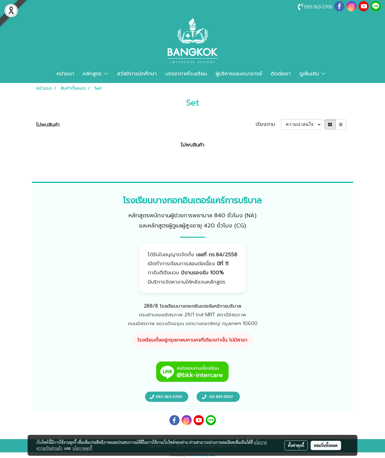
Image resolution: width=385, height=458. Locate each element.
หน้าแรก (65, 74)
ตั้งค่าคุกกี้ (296, 445)
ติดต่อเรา (281, 74)
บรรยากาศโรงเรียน (186, 74)
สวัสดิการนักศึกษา (137, 74)
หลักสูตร (93, 74)
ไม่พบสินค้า (48, 125)
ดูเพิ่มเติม (310, 74)
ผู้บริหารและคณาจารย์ (239, 74)
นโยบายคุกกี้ (82, 448)
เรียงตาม (268, 124)
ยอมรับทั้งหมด (326, 445)
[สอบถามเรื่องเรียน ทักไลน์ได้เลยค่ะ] (192, 371)
